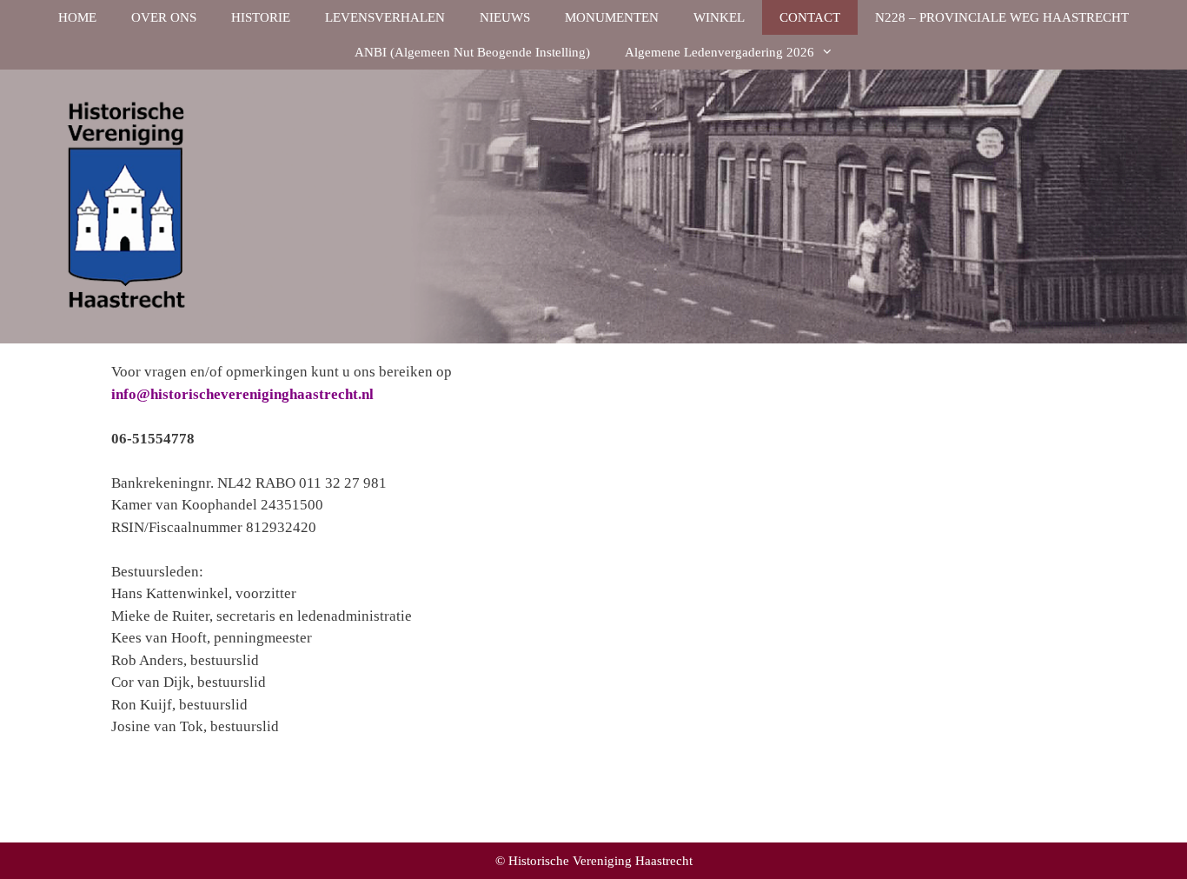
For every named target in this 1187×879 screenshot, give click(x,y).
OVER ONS (163, 17)
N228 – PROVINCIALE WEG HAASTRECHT (1002, 17)
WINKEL (719, 17)
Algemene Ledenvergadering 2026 (719, 52)
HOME (77, 17)
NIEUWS (505, 17)
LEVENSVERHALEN (385, 17)
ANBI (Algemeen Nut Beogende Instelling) (472, 52)
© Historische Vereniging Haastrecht (594, 861)
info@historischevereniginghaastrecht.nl (242, 394)
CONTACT (809, 17)
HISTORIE (260, 17)
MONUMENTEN (612, 17)
